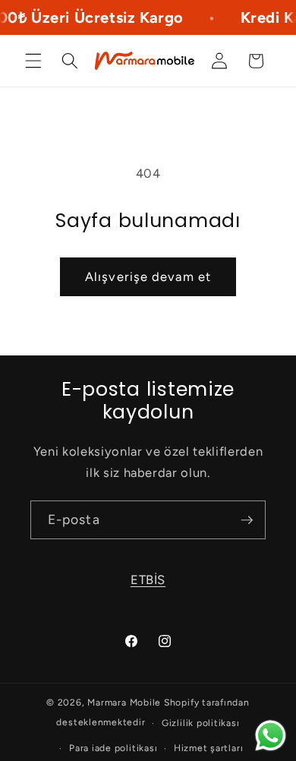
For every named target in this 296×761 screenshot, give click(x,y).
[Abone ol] (246, 520)
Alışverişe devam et (148, 276)
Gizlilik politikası (201, 723)
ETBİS (148, 579)
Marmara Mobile (124, 702)
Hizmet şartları (209, 748)
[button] (33, 61)
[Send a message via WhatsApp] (270, 735)
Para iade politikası (113, 748)
